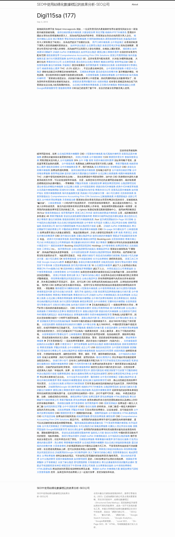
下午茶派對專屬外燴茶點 (116, 422)
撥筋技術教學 (58, 245)
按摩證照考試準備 (122, 373)
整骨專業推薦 (69, 258)
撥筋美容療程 (52, 166)
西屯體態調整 (80, 462)
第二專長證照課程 (106, 317)
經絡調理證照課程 (82, 245)
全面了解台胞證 (65, 462)
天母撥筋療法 (94, 462)
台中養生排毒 (90, 324)
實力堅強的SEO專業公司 (49, 350)
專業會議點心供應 (126, 84)
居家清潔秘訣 (110, 403)
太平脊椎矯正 (51, 462)
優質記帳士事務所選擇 (108, 52)
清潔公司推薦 (82, 157)
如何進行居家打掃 (80, 304)
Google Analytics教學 (53, 262)
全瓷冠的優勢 (48, 324)
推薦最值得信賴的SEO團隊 (69, 324)
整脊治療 (71, 275)
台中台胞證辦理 (47, 459)
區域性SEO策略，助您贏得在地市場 (76, 189)
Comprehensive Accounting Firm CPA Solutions (84, 55)
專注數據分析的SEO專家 (83, 242)
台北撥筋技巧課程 (128, 311)
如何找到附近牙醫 (53, 406)
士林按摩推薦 (54, 203)
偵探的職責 (102, 81)
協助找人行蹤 (90, 291)
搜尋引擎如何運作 (123, 262)
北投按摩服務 (63, 409)
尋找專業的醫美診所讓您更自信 (66, 278)
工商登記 (46, 249)
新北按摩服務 (124, 294)
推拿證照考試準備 (111, 45)
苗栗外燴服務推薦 (52, 193)
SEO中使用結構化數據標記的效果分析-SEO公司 (73, 4)
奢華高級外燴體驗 (82, 298)
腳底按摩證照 (86, 301)
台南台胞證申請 (89, 278)
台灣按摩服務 (49, 455)
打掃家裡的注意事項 (56, 311)
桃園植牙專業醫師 (83, 268)
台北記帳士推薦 (71, 186)
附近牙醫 (100, 32)
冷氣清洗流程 (107, 262)
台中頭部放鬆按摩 (80, 252)
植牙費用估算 (64, 249)
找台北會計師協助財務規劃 (70, 222)
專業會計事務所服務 (63, 294)
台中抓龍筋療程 (88, 186)
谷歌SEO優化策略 (61, 304)
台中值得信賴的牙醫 (122, 170)
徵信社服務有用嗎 (80, 373)
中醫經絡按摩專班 (71, 229)
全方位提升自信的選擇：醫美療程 (83, 377)
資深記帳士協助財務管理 (95, 380)
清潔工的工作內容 (83, 212)
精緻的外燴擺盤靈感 (72, 380)
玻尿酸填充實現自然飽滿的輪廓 (55, 321)
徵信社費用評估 (103, 357)
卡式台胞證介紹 (86, 426)
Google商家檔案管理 (47, 88)
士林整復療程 (75, 334)
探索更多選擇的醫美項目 (85, 81)
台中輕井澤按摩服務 (52, 199)
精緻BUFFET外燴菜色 (116, 32)
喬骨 (59, 380)
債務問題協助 (101, 413)
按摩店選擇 (94, 396)
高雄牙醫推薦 (76, 239)
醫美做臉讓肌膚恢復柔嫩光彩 (89, 422)
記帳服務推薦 (107, 196)
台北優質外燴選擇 (103, 265)
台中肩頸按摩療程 (123, 465)
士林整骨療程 (59, 271)
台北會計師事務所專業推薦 (86, 84)
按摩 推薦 (118, 232)
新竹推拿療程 (77, 403)
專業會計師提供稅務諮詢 (111, 449)
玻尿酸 (133, 347)
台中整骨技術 (122, 75)
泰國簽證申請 (103, 249)
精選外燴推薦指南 (112, 344)
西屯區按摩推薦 (98, 416)
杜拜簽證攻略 (48, 416)
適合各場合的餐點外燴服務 (50, 186)
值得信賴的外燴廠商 (102, 235)
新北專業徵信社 (102, 166)
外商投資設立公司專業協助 (57, 242)
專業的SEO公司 (54, 61)
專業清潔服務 (46, 347)
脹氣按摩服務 (101, 426)
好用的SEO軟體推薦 (74, 383)
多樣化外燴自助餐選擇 (89, 262)
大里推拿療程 (60, 445)
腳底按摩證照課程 (112, 183)
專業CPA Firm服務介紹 (48, 268)
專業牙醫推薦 (122, 163)
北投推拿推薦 (126, 193)
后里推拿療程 (118, 239)
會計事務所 (58, 38)
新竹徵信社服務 (68, 235)
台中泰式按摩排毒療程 (102, 298)
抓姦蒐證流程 (130, 38)
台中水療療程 (100, 301)
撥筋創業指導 (53, 55)
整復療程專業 (64, 88)
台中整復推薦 (68, 163)
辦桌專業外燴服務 (89, 229)
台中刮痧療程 (74, 271)
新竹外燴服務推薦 (85, 219)
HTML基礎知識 (121, 396)
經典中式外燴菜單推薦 (127, 186)
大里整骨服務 (93, 75)
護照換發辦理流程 (114, 38)
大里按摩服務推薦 (62, 265)
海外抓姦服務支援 (71, 193)
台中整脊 (88, 222)
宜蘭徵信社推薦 (107, 65)
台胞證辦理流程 (128, 183)
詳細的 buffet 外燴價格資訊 (66, 52)
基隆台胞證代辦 (90, 311)
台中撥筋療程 (96, 157)
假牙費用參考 (92, 65)
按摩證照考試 (122, 245)
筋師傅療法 (68, 268)
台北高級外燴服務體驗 (48, 189)
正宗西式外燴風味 (109, 84)
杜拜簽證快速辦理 (98, 373)
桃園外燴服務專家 (59, 363)
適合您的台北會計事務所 (88, 61)
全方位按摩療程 (100, 258)
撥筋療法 (127, 48)
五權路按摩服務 (88, 71)
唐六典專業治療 (117, 308)
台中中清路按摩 (70, 406)
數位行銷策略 (55, 65)
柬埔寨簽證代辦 (44, 291)
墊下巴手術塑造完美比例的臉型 (115, 360)
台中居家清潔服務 (115, 68)
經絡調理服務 (83, 416)
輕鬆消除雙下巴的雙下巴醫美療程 (121, 370)
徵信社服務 (90, 406)
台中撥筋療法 (115, 413)
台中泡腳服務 (67, 160)
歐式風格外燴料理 (112, 153)
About (135, 4)
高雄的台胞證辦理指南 (100, 252)
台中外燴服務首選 (69, 166)
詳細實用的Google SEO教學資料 (65, 386)
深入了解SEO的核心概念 (88, 275)
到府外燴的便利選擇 (104, 160)
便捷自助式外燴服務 (106, 186)
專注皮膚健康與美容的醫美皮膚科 (118, 462)
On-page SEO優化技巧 (114, 229)
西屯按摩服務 (107, 396)
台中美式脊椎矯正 (109, 377)
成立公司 (85, 347)
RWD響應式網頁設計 (47, 314)
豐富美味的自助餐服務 (75, 38)
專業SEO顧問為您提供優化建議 (108, 216)
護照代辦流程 (97, 370)
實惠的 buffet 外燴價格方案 (106, 468)
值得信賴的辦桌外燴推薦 (69, 32)
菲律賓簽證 (115, 166)
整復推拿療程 (68, 219)
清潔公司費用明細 (118, 55)
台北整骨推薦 (68, 61)
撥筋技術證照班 (104, 347)
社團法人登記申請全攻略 (115, 222)
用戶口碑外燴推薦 (101, 42)
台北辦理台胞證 (94, 45)
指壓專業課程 (64, 373)
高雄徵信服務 (63, 403)
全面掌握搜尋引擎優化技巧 (55, 334)
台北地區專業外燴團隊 (68, 153)
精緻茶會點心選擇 (50, 68)
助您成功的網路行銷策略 (108, 255)
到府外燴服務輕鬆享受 (101, 314)
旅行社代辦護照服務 (56, 58)
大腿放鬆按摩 (89, 32)
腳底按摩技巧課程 (79, 396)
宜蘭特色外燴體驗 (116, 301)
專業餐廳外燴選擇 (104, 439)
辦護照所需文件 (116, 157)
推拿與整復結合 (52, 212)
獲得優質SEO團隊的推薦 (67, 288)
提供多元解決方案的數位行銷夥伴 (81, 173)
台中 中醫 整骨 (86, 160)
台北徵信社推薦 (56, 383)
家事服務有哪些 (83, 308)
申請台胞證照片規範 (86, 226)
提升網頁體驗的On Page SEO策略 (116, 219)
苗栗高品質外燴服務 (121, 189)
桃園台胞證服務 (83, 390)
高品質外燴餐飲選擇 (101, 390)
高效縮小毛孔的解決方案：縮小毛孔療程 (100, 193)
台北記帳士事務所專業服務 (59, 298)
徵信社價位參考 (75, 429)
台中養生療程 (122, 317)
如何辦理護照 (80, 459)
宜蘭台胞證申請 (84, 235)
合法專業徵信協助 (104, 465)
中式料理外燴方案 (83, 363)
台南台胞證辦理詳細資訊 (84, 249)
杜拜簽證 (98, 222)
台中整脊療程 (109, 245)
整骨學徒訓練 (122, 61)
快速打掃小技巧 (60, 360)
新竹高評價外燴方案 (81, 265)
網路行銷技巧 (88, 255)
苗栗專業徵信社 (120, 452)
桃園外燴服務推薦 (127, 173)
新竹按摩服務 (80, 344)
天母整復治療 (68, 199)
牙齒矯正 (66, 65)
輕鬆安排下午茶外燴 (71, 465)
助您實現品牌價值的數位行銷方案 (114, 291)
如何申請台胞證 (78, 45)
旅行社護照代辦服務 (126, 288)
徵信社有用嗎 (111, 432)
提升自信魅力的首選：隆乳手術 (68, 291)
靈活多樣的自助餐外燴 (107, 71)
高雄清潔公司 (48, 226)
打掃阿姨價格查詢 (96, 38)
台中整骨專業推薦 (107, 288)
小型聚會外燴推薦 (94, 153)
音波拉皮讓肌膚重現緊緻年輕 (78, 216)
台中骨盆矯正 (117, 42)
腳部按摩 (111, 416)
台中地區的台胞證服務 (119, 436)
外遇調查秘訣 (120, 196)
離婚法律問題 (107, 61)
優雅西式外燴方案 (95, 327)
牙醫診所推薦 (81, 183)
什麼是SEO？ (43, 245)
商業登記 (127, 232)
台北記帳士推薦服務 (108, 173)
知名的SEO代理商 (104, 350)
